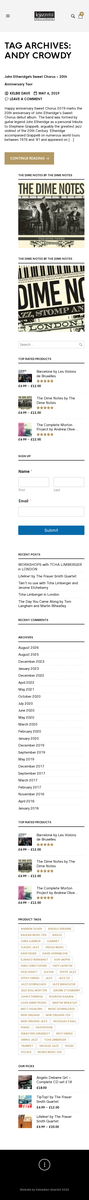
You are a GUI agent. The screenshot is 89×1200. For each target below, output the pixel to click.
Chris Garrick (31, 941)
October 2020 (29, 696)
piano (25, 1027)
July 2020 (25, 703)
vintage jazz (49, 1046)
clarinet (53, 941)
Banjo (57, 935)
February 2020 (29, 731)
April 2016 (26, 801)
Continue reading (27, 158)
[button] (8, 16)
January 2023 (28, 669)
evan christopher (34, 965)
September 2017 (31, 773)
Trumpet (27, 1046)
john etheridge (32, 996)
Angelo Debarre (59, 928)
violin (69, 1046)
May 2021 (26, 689)
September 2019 (31, 752)
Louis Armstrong (34, 1002)
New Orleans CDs (58, 1015)
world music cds (49, 1052)
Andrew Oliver (31, 928)
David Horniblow (55, 953)
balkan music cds (34, 935)
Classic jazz (30, 947)
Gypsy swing (30, 978)
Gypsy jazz (68, 972)
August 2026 (28, 648)
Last (57, 490)
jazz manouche (64, 984)
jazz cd (64, 978)
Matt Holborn (31, 1009)
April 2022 (26, 682)
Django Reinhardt (34, 959)
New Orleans (30, 1015)
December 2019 (31, 745)
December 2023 (31, 661)
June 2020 (26, 710)
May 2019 (26, 759)
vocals (26, 1052)
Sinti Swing (64, 1033)
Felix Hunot (29, 972)
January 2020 (28, 738)
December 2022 (31, 675)
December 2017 (31, 766)
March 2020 (27, 724)
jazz (48, 978)
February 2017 (29, 787)
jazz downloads (33, 984)
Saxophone (44, 1027)
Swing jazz (29, 1039)
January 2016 (28, 808)
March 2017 (27, 780)
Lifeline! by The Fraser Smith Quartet (47, 576)
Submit (51, 530)
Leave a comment (26, 99)
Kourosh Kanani (61, 996)
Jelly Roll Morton (34, 990)
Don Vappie (62, 959)
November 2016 (31, 794)
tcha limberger (55, 1039)
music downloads (61, 1009)
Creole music (54, 947)
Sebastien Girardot (35, 1033)
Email (24, 501)
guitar (49, 972)
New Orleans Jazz (34, 1021)
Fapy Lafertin (62, 965)
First (21, 490)
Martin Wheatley (64, 1002)
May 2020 (26, 717)
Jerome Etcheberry (66, 990)
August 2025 (28, 654)
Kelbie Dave (20, 93)
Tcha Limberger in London (38, 594)
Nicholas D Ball (64, 1021)
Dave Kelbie (29, 953)
